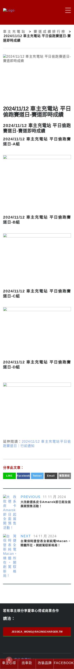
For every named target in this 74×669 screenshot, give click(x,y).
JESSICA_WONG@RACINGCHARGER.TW (37, 631)
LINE (9, 475)
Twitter (37, 475)
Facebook (23, 475)
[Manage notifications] (9, 660)
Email (51, 475)
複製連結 (64, 475)
